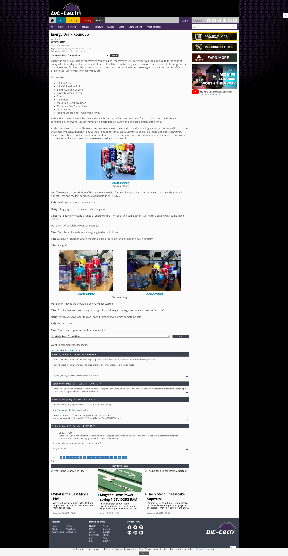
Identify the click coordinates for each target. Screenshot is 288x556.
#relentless (75, 51)
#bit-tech (66, 51)
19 (119, 458)
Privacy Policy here (205, 549)
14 (100, 458)
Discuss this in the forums (65, 350)
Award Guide (58, 532)
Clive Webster (58, 41)
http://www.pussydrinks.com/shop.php (70, 410)
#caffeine (60, 48)
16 (108, 458)
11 (88, 458)
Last (124, 458)
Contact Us (71, 532)
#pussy (82, 48)
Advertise (70, 529)
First (53, 458)
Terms (69, 526)
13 (96, 458)
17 (112, 458)
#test (83, 51)
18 (115, 458)
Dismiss (144, 553)
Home (55, 526)
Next (114, 55)
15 (104, 458)
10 (84, 458)
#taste (88, 48)
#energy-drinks (71, 48)
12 (92, 458)
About (54, 529)
